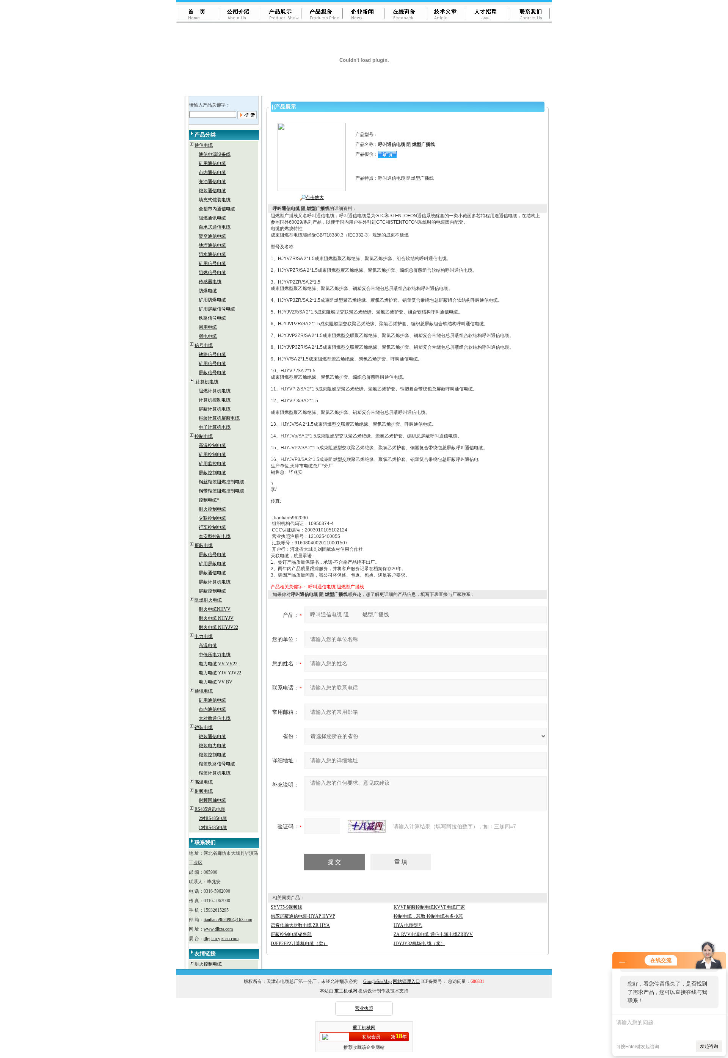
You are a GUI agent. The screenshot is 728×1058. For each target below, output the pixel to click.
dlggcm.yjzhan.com (221, 938)
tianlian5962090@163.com (228, 919)
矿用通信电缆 (212, 163)
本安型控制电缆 (215, 536)
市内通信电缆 (212, 172)
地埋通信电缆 (212, 245)
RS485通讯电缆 (210, 809)
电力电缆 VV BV (215, 682)
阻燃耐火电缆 (208, 600)
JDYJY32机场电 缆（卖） (419, 943)
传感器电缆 (210, 281)
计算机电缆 (206, 381)
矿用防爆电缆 (212, 300)
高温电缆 (208, 645)
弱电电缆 (208, 336)
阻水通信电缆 (212, 254)
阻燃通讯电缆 (212, 218)
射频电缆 (204, 791)
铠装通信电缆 (212, 190)
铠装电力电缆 (212, 745)
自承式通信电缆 (215, 227)
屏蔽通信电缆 (212, 572)
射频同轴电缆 (212, 800)
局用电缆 (208, 327)
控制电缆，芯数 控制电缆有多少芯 (428, 916)
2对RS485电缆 (213, 818)
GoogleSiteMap (377, 981)
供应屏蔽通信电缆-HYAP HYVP (303, 916)
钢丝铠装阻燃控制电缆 (221, 481)
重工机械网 (345, 991)
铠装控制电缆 (212, 754)
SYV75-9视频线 (286, 907)
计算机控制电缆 (215, 400)
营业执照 (364, 1008)
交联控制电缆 (212, 518)
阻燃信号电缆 (212, 272)
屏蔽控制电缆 (212, 472)
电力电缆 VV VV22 (218, 663)
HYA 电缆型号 (408, 925)
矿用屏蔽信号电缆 (217, 309)
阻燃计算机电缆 (215, 390)
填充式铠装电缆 (215, 199)
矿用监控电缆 (212, 463)
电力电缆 (204, 636)
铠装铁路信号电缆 (217, 763)
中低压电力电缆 (215, 654)
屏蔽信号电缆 (212, 372)
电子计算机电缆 (215, 427)
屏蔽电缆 (204, 545)
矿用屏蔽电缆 (212, 563)
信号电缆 (204, 345)
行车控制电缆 (212, 527)
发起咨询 (709, 1046)
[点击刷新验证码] (367, 826)
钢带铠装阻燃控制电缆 (221, 491)
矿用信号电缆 (212, 263)
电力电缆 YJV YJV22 (220, 673)
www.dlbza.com (218, 929)
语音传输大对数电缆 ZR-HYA (300, 925)
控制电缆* (209, 500)
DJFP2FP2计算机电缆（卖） (299, 943)
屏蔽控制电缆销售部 (291, 934)
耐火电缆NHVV (215, 609)
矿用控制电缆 (212, 454)
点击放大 (315, 197)
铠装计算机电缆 (215, 773)
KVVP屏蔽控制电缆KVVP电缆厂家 (429, 907)
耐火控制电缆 (212, 509)
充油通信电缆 (212, 181)
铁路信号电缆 (212, 318)
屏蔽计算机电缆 (215, 409)
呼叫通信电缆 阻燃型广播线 (336, 586)
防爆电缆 (208, 290)
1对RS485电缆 (213, 827)
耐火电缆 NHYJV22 (218, 627)
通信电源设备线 (215, 154)
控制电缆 (204, 436)
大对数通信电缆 (215, 718)
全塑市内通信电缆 (217, 209)
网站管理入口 (406, 981)
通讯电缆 (204, 691)
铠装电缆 (204, 727)
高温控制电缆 (212, 445)
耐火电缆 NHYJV (216, 618)
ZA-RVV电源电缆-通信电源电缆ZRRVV (433, 934)
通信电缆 (204, 145)
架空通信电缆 (212, 236)
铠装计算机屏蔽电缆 (219, 418)
